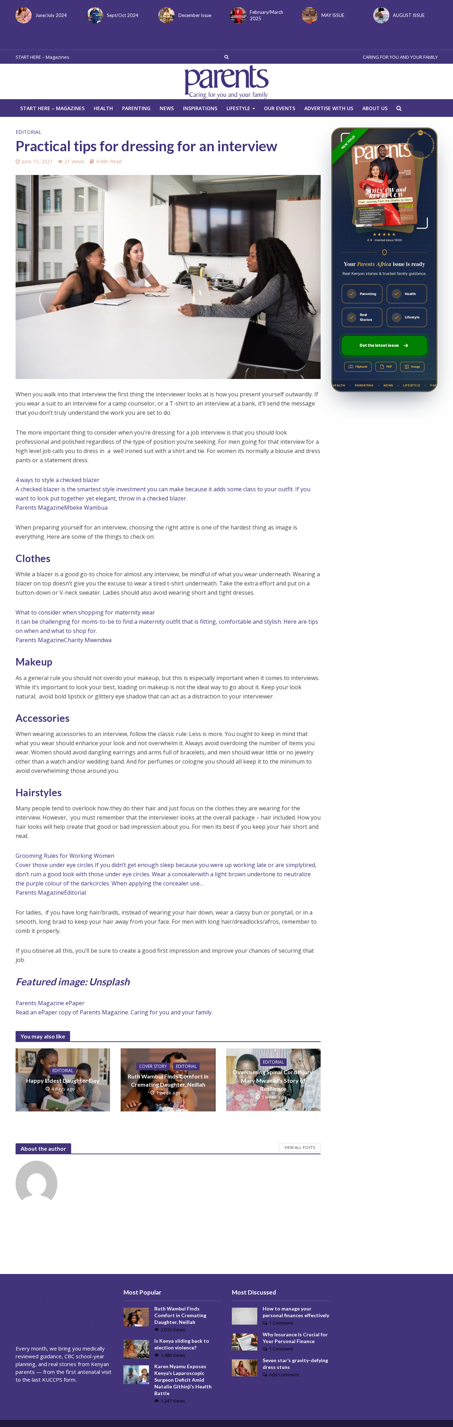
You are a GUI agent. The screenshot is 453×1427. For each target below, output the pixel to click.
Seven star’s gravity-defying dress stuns (295, 1363)
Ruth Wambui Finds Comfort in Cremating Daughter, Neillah (168, 1080)
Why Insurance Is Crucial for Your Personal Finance (295, 1337)
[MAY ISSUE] (308, 15)
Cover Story (153, 1066)
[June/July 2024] (22, 15)
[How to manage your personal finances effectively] (244, 1315)
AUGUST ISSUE (409, 15)
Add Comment (284, 1374)
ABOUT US (375, 108)
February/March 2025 (266, 15)
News (167, 108)
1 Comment (281, 1323)
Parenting (136, 108)
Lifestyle (238, 108)
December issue (194, 15)
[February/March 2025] (236, 15)
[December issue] (165, 15)
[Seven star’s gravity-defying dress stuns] (244, 1367)
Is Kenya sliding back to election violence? (181, 1344)
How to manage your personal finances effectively (296, 1312)
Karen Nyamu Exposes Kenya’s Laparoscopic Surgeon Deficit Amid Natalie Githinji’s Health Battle (183, 1379)
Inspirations (200, 108)
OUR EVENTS (279, 108)
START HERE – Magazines (42, 57)
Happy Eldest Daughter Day (62, 1080)
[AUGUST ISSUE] (379, 15)
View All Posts (300, 1147)
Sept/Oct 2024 (122, 15)
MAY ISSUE (332, 15)
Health (103, 108)
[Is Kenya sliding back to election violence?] (136, 1348)
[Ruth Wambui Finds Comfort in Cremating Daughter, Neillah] (136, 1316)
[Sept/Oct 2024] (94, 15)
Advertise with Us (328, 108)
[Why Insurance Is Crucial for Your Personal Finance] (244, 1341)
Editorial (28, 132)
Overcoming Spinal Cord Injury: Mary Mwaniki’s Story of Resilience (273, 1080)
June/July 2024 (51, 15)
